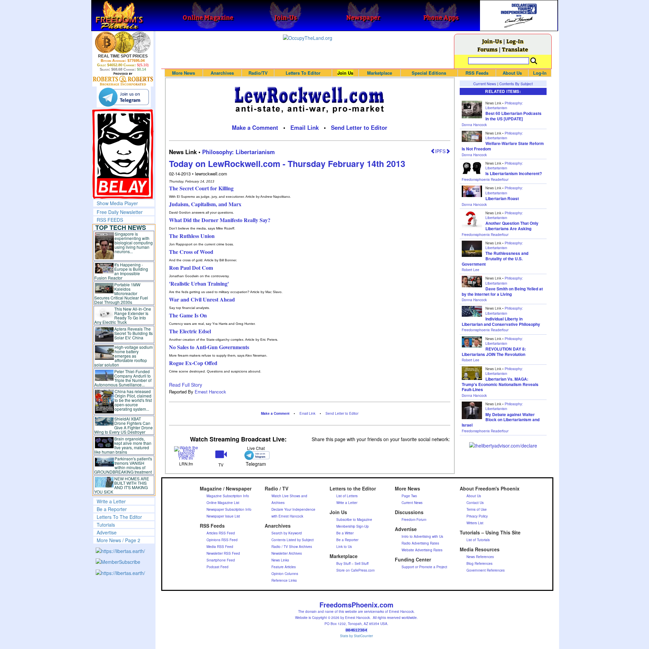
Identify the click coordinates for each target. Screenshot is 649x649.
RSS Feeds (476, 73)
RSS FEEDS (110, 219)
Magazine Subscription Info (228, 496)
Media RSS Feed (220, 546)
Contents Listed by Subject (292, 539)
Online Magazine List (223, 502)
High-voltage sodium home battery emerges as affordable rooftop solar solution (123, 355)
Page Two (409, 496)
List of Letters (347, 496)
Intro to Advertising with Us (422, 536)
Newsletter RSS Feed (223, 553)
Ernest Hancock (210, 391)
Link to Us (344, 546)
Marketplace (379, 73)
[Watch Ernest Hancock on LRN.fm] (186, 452)
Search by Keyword (286, 533)
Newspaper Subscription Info (229, 509)
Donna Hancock (474, 124)
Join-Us (492, 41)
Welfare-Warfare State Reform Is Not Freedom (503, 146)
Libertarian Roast (502, 198)
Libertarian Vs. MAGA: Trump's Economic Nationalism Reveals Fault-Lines (500, 384)
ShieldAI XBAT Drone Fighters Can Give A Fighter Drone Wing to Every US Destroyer (123, 425)
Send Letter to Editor (359, 127)
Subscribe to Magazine (354, 519)
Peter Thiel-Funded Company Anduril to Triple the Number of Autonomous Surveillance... (123, 377)
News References (480, 556)
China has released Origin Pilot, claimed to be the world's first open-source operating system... (133, 400)
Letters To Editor (303, 73)
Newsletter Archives (286, 553)
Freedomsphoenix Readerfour (485, 179)
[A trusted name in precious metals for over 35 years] (122, 79)
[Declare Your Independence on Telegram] (124, 97)
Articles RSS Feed (221, 533)
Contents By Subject (516, 83)
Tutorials (106, 524)
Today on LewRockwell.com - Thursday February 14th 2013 (287, 164)
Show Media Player (117, 203)
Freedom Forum (414, 519)
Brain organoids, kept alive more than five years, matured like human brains (123, 445)
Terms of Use (476, 509)
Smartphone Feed (221, 560)
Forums (487, 49)
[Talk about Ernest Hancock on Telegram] (255, 455)
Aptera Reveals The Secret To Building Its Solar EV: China (133, 333)
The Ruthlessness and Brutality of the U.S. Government (495, 258)
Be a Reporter (112, 509)
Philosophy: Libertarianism (238, 152)
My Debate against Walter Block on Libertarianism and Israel (500, 419)
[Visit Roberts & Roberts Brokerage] (122, 42)
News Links (280, 560)
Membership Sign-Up (352, 526)
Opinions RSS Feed (222, 539)
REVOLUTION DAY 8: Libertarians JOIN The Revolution (494, 351)
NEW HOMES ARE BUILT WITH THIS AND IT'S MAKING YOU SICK (121, 485)
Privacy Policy (477, 516)
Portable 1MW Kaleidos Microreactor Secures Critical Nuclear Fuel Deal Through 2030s (121, 293)
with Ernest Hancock (287, 516)
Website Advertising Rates (422, 550)
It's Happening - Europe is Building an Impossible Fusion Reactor (121, 271)
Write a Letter (111, 501)
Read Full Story (185, 384)
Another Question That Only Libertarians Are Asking (511, 226)
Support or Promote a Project (424, 566)
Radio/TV (258, 73)
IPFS (440, 151)
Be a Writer (345, 533)
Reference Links (284, 580)
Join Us (345, 73)
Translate (515, 49)
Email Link (304, 127)
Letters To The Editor (119, 516)
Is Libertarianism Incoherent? (513, 173)
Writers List (474, 523)
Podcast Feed (218, 566)
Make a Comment (255, 127)
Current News (484, 83)
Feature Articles (283, 566)
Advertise (107, 532)
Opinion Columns (284, 573)
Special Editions (429, 73)
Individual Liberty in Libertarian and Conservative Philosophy (501, 321)
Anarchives (222, 73)
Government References (485, 570)
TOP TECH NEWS (120, 227)
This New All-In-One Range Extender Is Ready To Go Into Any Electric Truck (122, 315)
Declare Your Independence (293, 509)
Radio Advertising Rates (420, 543)
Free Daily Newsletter (120, 212)
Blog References (479, 563)
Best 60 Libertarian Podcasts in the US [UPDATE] (513, 116)
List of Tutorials (478, 539)
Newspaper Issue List (223, 516)
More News (183, 73)
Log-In (515, 41)
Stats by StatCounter (356, 635)
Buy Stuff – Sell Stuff (352, 563)
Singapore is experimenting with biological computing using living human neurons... (134, 242)
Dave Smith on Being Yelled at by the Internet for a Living (502, 291)
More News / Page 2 (118, 540)
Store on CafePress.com (355, 570)
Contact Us (475, 502)
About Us (512, 73)
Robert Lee (470, 269)
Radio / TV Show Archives (291, 546)
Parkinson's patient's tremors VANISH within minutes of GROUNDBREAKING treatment (123, 465)
